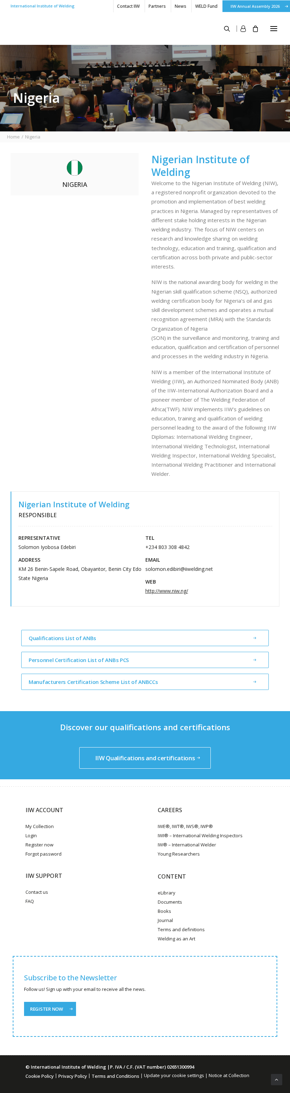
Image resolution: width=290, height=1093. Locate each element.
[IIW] (25, 29)
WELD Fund (206, 6)
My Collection (39, 826)
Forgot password (43, 854)
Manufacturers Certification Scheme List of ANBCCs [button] (93, 681)
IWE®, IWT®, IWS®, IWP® (185, 826)
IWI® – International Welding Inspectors (200, 835)
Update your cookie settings (174, 1075)
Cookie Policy (39, 1076)
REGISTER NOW (46, 1009)
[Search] (224, 28)
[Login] (238, 28)
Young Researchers (179, 854)
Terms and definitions (181, 929)
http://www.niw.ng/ (166, 590)
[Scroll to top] (276, 1078)
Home (13, 137)
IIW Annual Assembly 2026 (255, 6)
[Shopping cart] (252, 28)
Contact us (36, 892)
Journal (165, 920)
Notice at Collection (229, 1075)
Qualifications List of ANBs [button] (62, 638)
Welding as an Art (176, 938)
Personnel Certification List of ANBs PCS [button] (79, 659)
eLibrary (166, 893)
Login (31, 835)
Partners (157, 6)
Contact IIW (128, 6)
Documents (170, 902)
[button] (273, 28)
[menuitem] (128, 6)
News (180, 6)
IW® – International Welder (187, 844)
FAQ (29, 901)
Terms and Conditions (115, 1076)
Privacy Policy (72, 1076)
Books (164, 911)
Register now (39, 844)
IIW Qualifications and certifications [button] (145, 758)
